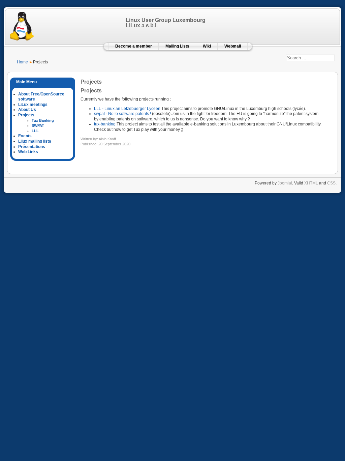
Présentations (31, 146)
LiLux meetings (33, 104)
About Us (27, 109)
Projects (26, 115)
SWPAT (38, 125)
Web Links (28, 151)
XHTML (311, 183)
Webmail (232, 46)
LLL (35, 131)
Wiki (207, 46)
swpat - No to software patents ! (122, 113)
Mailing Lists (177, 46)
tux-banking (105, 124)
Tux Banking (43, 120)
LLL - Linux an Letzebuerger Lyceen (127, 108)
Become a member (133, 46)
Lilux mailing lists (34, 141)
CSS (331, 183)
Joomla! (285, 183)
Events (25, 136)
